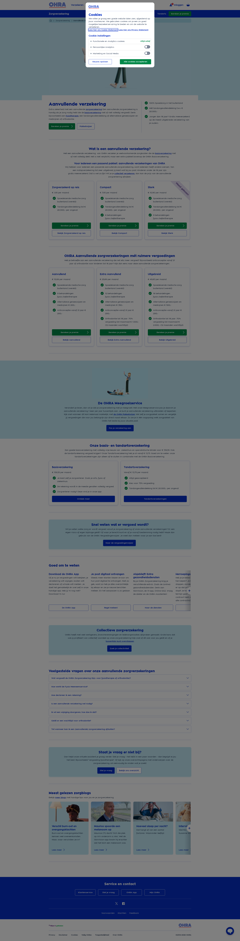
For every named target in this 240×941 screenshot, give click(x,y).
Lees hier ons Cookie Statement (103, 30)
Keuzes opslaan (100, 61)
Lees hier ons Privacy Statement (133, 30)
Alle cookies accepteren (135, 61)
